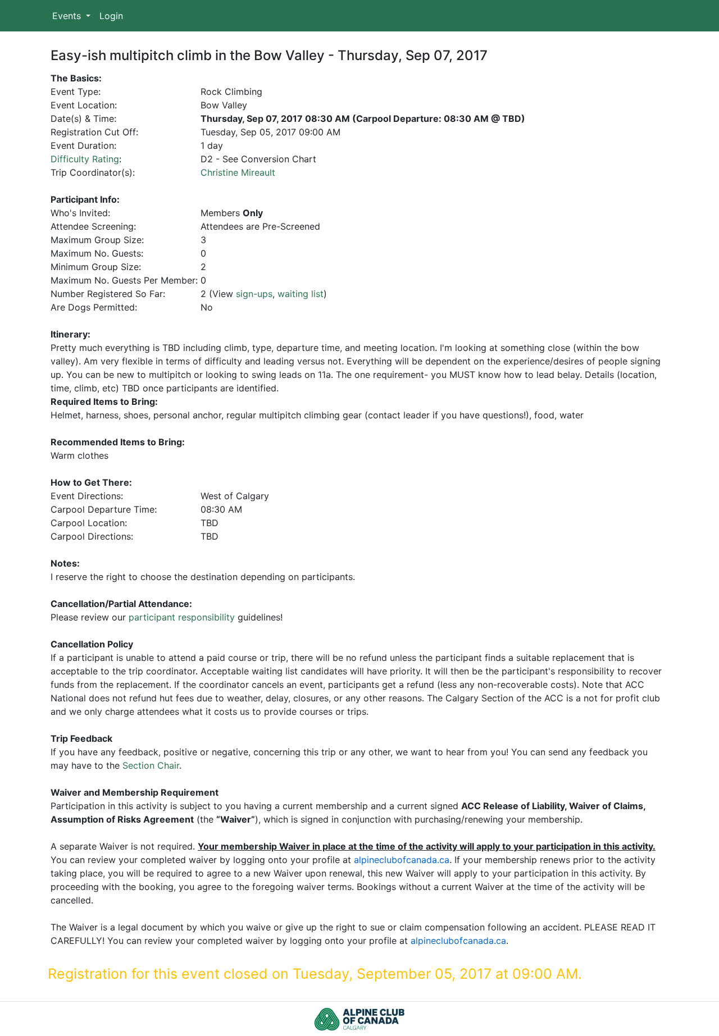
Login (111, 15)
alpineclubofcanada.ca (401, 859)
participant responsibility (182, 617)
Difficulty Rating (85, 159)
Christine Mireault (238, 172)
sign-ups (254, 293)
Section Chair (150, 765)
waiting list (300, 293)
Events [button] (68, 15)
